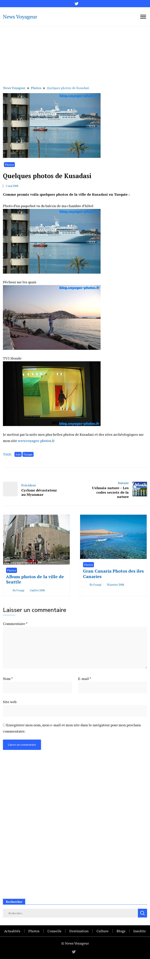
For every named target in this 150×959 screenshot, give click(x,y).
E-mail (84, 678)
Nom (8, 678)
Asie (18, 454)
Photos (9, 164)
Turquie (28, 454)
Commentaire (15, 623)
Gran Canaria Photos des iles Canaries (113, 573)
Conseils (54, 931)
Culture (102, 931)
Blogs (121, 931)
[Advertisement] (75, 55)
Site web (9, 701)
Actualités (12, 931)
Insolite (139, 931)
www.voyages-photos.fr (36, 440)
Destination (78, 931)
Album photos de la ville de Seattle (35, 579)
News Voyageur (20, 16)
